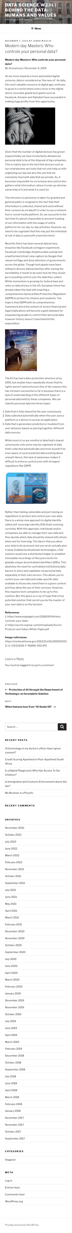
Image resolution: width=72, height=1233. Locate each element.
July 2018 (10, 1076)
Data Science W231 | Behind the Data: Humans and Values (31, 10)
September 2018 (15, 1069)
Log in (8, 1180)
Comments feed (14, 1194)
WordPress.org (14, 1201)
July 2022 (10, 841)
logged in (25, 665)
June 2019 (11, 1028)
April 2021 (11, 910)
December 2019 (14, 1000)
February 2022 (13, 862)
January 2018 (13, 1110)
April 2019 (11, 1035)
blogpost (10, 1159)
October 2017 (13, 1131)
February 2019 (13, 1048)
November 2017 (14, 1124)
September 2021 (15, 883)
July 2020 (10, 959)
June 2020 (11, 966)
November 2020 (14, 938)
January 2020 (13, 993)
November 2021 (14, 869)
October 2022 (13, 834)
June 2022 (11, 848)
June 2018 (11, 1083)
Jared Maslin (42, 41)
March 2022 (12, 855)
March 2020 (12, 979)
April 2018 (11, 1090)
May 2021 (10, 903)
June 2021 (11, 896)
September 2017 (15, 1138)
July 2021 (10, 890)
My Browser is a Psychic (19, 792)
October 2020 (13, 945)
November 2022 (14, 827)
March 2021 (12, 917)
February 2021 (13, 924)
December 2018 (14, 1055)
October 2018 (13, 1062)
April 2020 (11, 972)
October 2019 (13, 1014)
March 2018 (12, 1097)
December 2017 (14, 1117)
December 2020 (14, 931)
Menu (38, 28)
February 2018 (13, 1104)
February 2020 (13, 986)
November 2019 (14, 1007)
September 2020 (15, 952)
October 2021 (13, 876)
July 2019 (10, 1021)
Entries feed (12, 1187)
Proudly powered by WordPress (22, 1224)
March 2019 (12, 1042)
